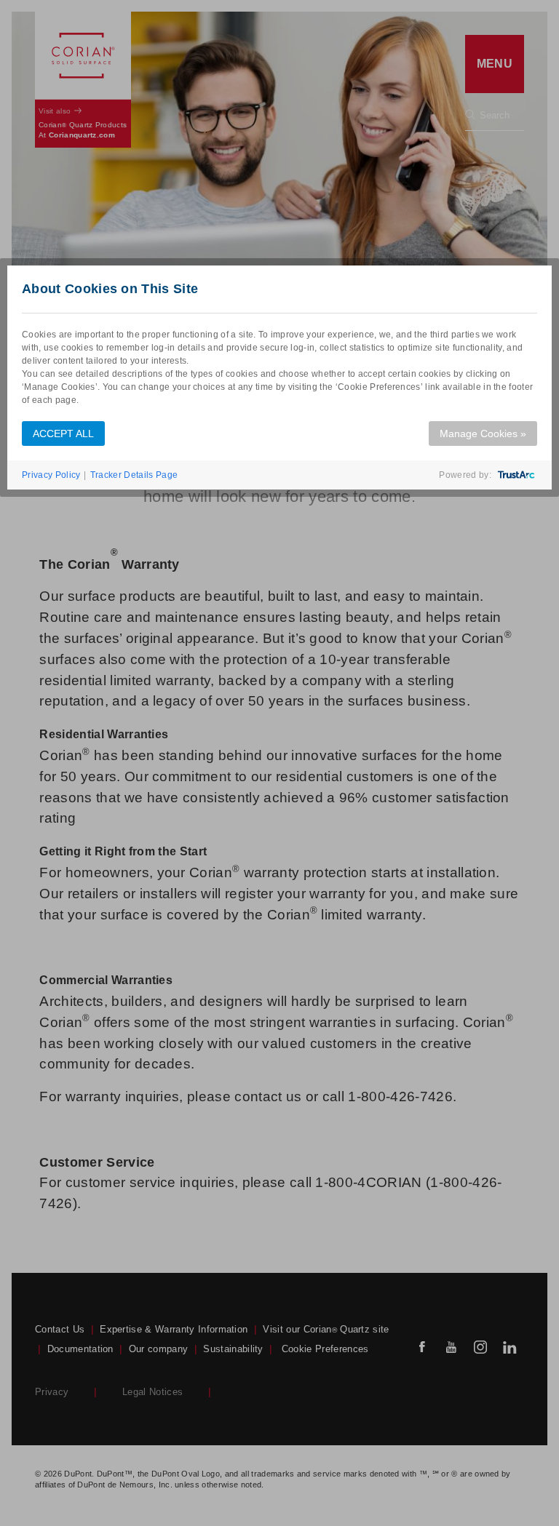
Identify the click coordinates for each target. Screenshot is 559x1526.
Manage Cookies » (483, 433)
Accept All (63, 433)
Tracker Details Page (134, 475)
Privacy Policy (51, 475)
